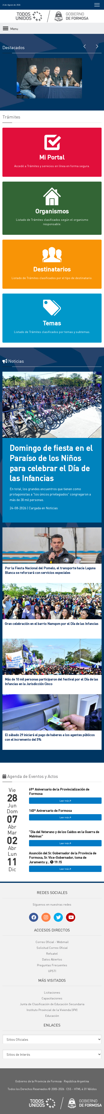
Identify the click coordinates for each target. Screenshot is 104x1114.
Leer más (64, 800)
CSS (68, 1089)
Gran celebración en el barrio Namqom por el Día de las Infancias (51, 623)
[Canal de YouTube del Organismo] (70, 917)
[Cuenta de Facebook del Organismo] (33, 917)
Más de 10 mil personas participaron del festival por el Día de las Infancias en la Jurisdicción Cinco (51, 681)
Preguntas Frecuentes (52, 965)
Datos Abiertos (52, 959)
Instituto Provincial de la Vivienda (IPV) (52, 1010)
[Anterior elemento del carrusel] (84, 46)
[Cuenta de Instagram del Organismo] (46, 917)
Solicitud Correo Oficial (52, 948)
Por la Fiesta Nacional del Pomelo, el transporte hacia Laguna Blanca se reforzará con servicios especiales (50, 570)
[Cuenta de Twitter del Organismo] (58, 917)
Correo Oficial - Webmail (52, 942)
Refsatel (52, 953)
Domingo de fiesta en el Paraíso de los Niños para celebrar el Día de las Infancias (51, 463)
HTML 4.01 (80, 1089)
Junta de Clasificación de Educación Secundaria (52, 1004)
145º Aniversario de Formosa (50, 810)
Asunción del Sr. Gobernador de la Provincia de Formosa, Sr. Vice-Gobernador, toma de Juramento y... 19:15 (62, 857)
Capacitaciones (52, 998)
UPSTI (52, 971)
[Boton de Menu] (97, 4)
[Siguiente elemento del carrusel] (97, 46)
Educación (52, 1016)
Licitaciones (52, 992)
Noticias (52, 508)
